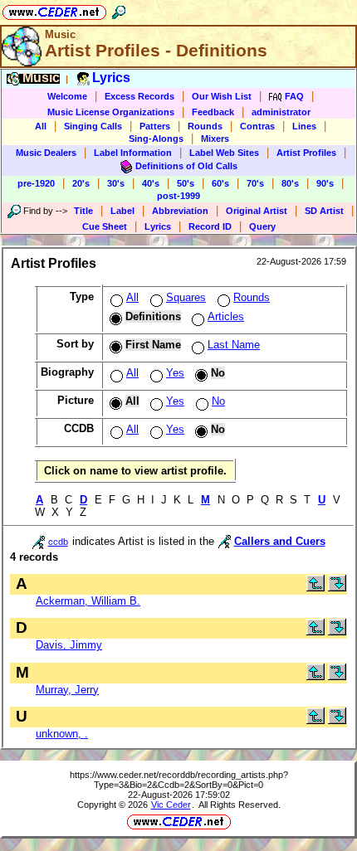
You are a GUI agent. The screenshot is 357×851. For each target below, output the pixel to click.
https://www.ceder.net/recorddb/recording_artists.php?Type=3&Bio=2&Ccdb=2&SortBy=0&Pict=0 (179, 780)
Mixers (215, 138)
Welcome (67, 96)
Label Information (133, 153)
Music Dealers (46, 153)
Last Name (234, 344)
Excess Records (139, 96)
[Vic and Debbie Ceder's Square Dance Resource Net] (54, 9)
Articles (226, 316)
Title (83, 211)
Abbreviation (180, 211)
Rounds (205, 126)
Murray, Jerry (67, 689)
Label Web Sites (224, 153)
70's (255, 183)
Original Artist (256, 211)
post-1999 (178, 196)
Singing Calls (93, 126)
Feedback (213, 112)
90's (325, 183)
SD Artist (324, 211)
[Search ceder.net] (118, 9)
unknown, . (62, 733)
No (218, 401)
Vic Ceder (171, 805)
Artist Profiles (306, 153)
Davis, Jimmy (69, 645)
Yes (175, 373)
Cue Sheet (104, 226)
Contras (257, 126)
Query (262, 226)
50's (185, 183)
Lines (304, 126)
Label (122, 211)
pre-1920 (36, 183)
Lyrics (157, 226)
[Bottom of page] (337, 587)
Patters (154, 126)
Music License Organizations (110, 112)
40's (150, 183)
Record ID (210, 226)
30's (116, 183)
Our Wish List (222, 96)
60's (220, 183)
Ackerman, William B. (88, 601)
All (40, 126)
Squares (186, 297)
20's (81, 183)
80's (290, 183)
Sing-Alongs (156, 138)
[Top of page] (315, 587)
